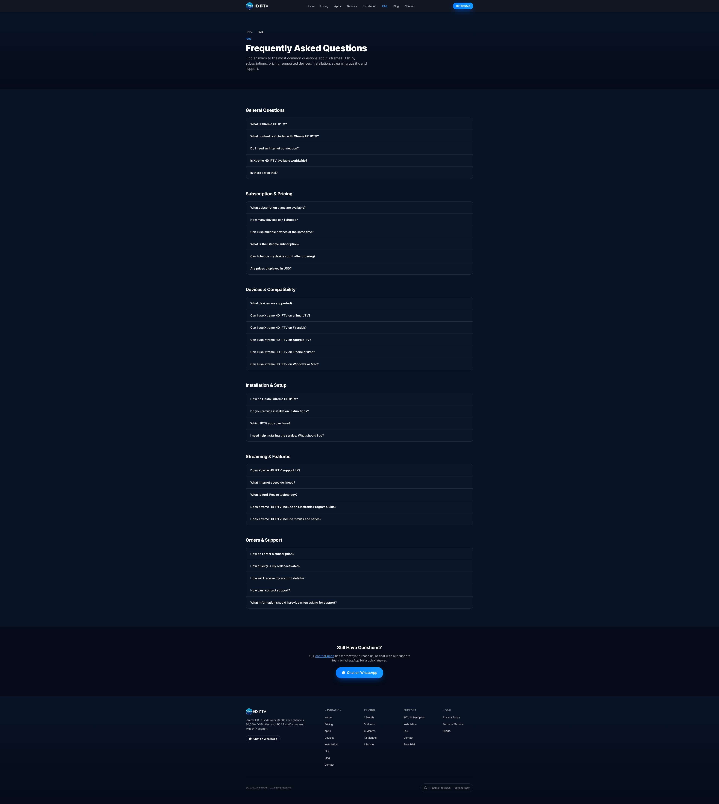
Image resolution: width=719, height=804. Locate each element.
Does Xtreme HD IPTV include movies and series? (285, 519)
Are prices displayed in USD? (271, 268)
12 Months (370, 737)
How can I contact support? (270, 590)
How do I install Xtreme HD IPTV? (274, 399)
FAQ (384, 6)
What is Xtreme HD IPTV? (268, 124)
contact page (324, 656)
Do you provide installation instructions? (279, 411)
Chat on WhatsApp (362, 673)
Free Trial (409, 744)
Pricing (324, 6)
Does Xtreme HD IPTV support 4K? (275, 470)
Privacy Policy (451, 717)
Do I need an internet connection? (274, 148)
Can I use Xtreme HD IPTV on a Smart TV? (280, 315)
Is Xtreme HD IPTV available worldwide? (278, 160)
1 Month (369, 717)
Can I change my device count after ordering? (282, 256)
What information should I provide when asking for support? (293, 602)
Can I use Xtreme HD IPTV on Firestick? (278, 327)
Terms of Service (453, 724)
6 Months (369, 730)
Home (310, 6)
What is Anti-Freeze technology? (274, 494)
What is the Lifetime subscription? (274, 244)
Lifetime (369, 744)
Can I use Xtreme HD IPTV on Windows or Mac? (284, 364)
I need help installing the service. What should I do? (287, 435)
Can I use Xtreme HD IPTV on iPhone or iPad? (282, 352)
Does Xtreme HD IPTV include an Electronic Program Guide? (293, 507)
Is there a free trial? (264, 173)
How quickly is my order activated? (275, 566)
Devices (352, 6)
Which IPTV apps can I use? (270, 423)
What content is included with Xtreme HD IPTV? (284, 136)
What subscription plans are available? (278, 207)
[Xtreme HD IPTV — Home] (257, 6)
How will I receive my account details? (277, 578)
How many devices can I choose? (274, 220)
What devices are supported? (271, 303)
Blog (396, 6)
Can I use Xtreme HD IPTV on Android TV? (280, 340)
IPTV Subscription (414, 717)
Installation (369, 6)
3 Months (369, 724)
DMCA (446, 730)
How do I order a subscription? (272, 554)
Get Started (463, 5)
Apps (337, 6)
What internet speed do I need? (272, 482)
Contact (410, 6)
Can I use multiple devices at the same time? (282, 232)
